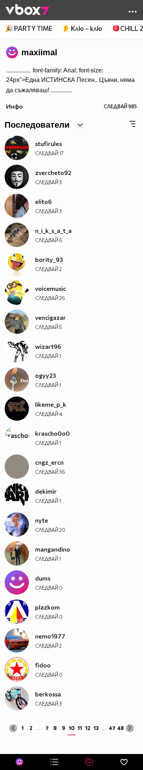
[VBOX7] (27, 10)
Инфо (14, 106)
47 (112, 728)
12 (87, 728)
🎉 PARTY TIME (28, 28)
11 (79, 728)
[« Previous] (13, 728)
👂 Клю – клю (82, 28)
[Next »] (130, 728)
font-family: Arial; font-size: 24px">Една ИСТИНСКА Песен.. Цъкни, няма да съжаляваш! (70, 80)
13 (96, 728)
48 (120, 728)
